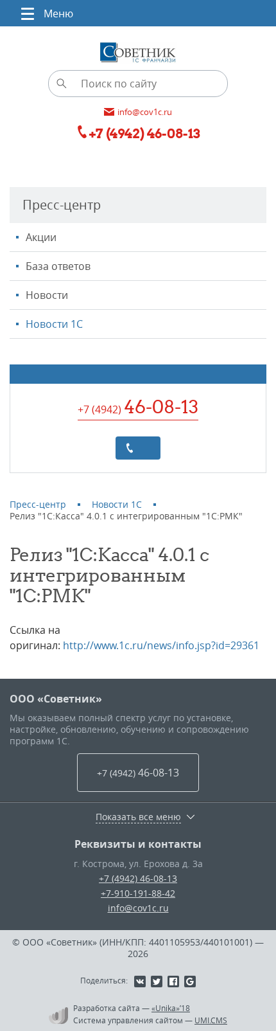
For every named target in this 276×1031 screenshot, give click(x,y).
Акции (41, 237)
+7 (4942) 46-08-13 (138, 878)
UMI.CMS (210, 1020)
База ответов (58, 266)
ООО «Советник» (56, 699)
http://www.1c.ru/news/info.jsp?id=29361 (161, 645)
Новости (47, 295)
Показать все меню (138, 817)
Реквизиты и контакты (138, 844)
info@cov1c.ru (138, 908)
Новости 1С (54, 324)
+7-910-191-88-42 (138, 893)
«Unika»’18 (170, 1008)
